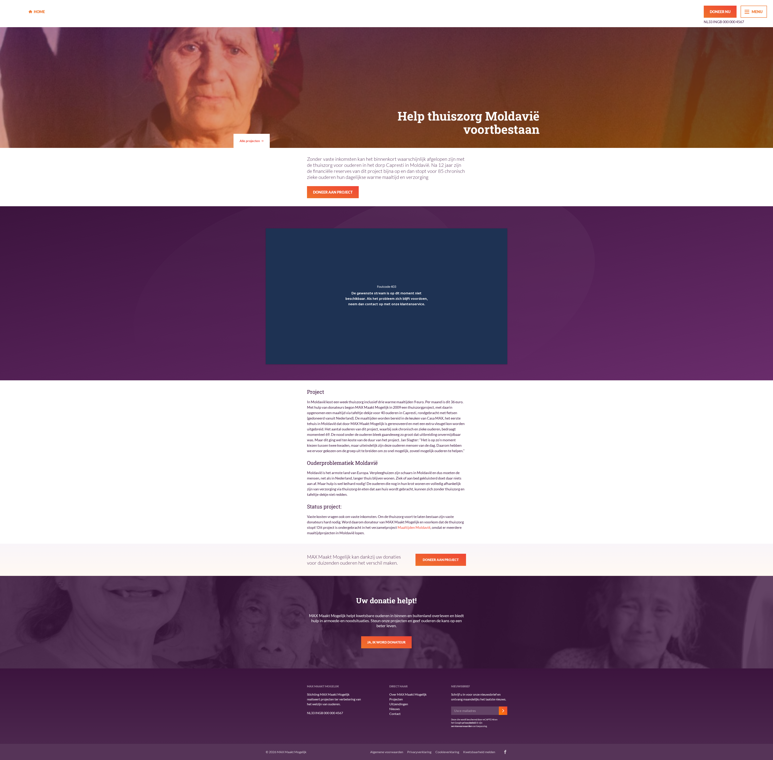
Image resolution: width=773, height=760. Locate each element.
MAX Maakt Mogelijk (14, 13)
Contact (395, 714)
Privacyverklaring (419, 752)
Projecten (396, 699)
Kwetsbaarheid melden (479, 752)
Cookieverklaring (447, 752)
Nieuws (394, 709)
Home (39, 11)
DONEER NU (720, 11)
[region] (386, 296)
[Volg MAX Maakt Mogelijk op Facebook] (505, 752)
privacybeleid (469, 722)
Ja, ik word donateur (386, 642)
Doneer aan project (333, 192)
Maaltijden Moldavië (414, 527)
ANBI (274, 710)
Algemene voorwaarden (386, 752)
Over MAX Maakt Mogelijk (408, 694)
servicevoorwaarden (461, 726)
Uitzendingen (398, 704)
